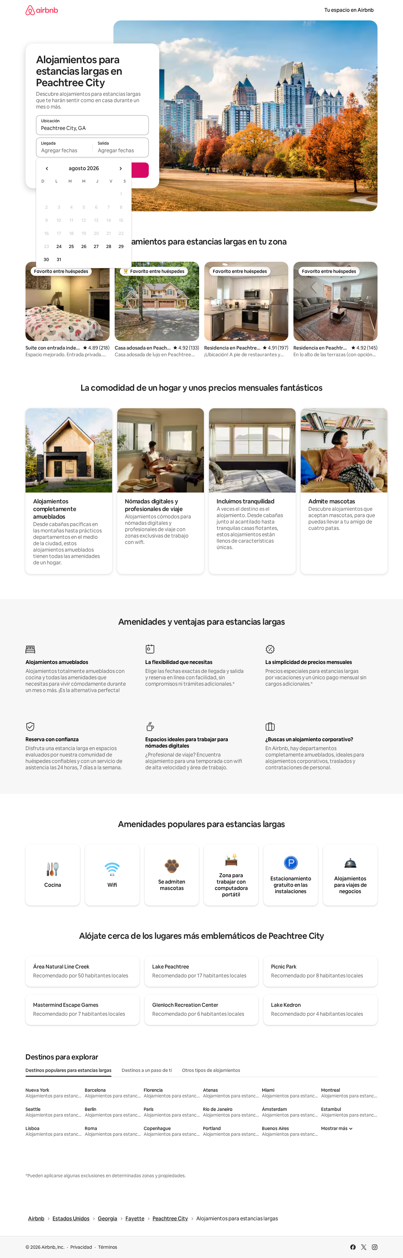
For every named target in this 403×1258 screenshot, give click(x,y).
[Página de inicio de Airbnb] (41, 10)
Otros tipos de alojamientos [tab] (211, 1070)
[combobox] (92, 128)
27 (96, 246)
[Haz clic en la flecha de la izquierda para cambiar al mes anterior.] (47, 168)
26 (83, 246)
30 (46, 259)
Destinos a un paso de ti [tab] (147, 1070)
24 (58, 246)
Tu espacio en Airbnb (349, 10)
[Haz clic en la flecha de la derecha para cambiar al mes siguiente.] (120, 168)
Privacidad (81, 1247)
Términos (107, 1247)
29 (121, 246)
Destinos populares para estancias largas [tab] (68, 1070)
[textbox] (64, 150)
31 (59, 259)
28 (108, 246)
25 (71, 246)
